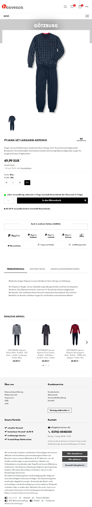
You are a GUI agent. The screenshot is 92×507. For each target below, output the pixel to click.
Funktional (50, 501)
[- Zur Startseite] (12, 6)
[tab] (15, 269)
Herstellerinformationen (65, 269)
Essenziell (13, 498)
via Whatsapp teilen (79, 245)
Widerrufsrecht (11, 395)
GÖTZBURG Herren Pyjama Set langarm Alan (75, 354)
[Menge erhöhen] (13, 199)
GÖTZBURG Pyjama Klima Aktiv (17, 354)
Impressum (9, 398)
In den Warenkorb (51, 200)
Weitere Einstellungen (14, 503)
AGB (6, 401)
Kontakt (51, 401)
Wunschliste (15, 246)
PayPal (37, 501)
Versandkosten (26, 168)
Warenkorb (52, 395)
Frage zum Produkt (47, 245)
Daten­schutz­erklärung (28, 493)
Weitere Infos (37, 269)
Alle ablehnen (74, 459)
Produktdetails (15, 269)
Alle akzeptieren (74, 454)
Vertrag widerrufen (59, 410)
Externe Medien (43, 498)
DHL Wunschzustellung (18, 501)
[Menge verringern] (13, 202)
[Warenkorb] (80, 6)
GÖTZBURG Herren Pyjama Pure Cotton (46, 354)
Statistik (26, 498)
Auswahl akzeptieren (75, 465)
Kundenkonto (53, 392)
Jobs (7, 403)
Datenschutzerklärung (14, 392)
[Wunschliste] (72, 6)
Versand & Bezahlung (57, 398)
